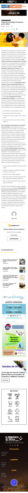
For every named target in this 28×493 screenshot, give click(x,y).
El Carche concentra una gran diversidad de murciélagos (9, 284)
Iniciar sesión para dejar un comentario (9, 252)
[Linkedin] (14, 29)
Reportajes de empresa (6, 20)
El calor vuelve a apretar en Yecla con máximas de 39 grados (10, 261)
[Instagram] (15, 445)
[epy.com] (14, 214)
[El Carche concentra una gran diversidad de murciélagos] (22, 285)
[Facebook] (7, 29)
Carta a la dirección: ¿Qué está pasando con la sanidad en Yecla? (10, 268)
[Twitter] (9, 29)
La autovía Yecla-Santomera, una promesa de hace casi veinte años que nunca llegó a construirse (11, 277)
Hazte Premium (14, 235)
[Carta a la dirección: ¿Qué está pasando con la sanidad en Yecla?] (22, 270)
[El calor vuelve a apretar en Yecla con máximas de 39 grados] (22, 262)
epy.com (3, 26)
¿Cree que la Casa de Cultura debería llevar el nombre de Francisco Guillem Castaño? (13, 375)
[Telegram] (17, 29)
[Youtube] (17, 445)
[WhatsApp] (12, 29)
